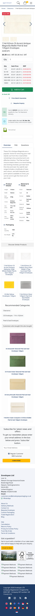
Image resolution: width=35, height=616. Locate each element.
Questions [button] (25, 145)
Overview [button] (7, 145)
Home (3, 8)
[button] (31, 2)
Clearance (10, 8)
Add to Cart (19, 89)
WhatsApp (7, 498)
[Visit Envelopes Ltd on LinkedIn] (9, 598)
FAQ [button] (15, 145)
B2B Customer (17, 456)
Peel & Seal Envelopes (11, 321)
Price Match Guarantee (19, 98)
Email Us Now (7, 548)
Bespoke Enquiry (19, 103)
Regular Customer (16, 454)
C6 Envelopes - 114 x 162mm (13, 316)
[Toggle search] (18, 3)
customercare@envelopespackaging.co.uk (16, 496)
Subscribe (16, 461)
